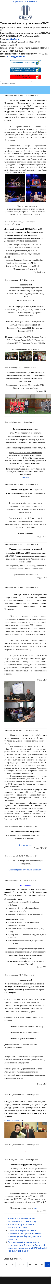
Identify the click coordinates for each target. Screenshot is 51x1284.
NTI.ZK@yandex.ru (16, 56)
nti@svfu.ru (13, 39)
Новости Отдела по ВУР (13, 95)
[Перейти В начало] (6, 1264)
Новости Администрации (14, 1095)
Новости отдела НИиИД (13, 730)
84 (30, 1264)
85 (36, 1264)
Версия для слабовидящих (25, 1)
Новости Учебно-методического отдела (20, 222)
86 (42, 1264)
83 (24, 1264)
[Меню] (7, 90)
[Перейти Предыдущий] (12, 1264)
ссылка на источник (13, 1120)
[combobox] (16, 83)
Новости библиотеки (12, 422)
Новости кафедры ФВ (12, 280)
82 (18, 1264)
